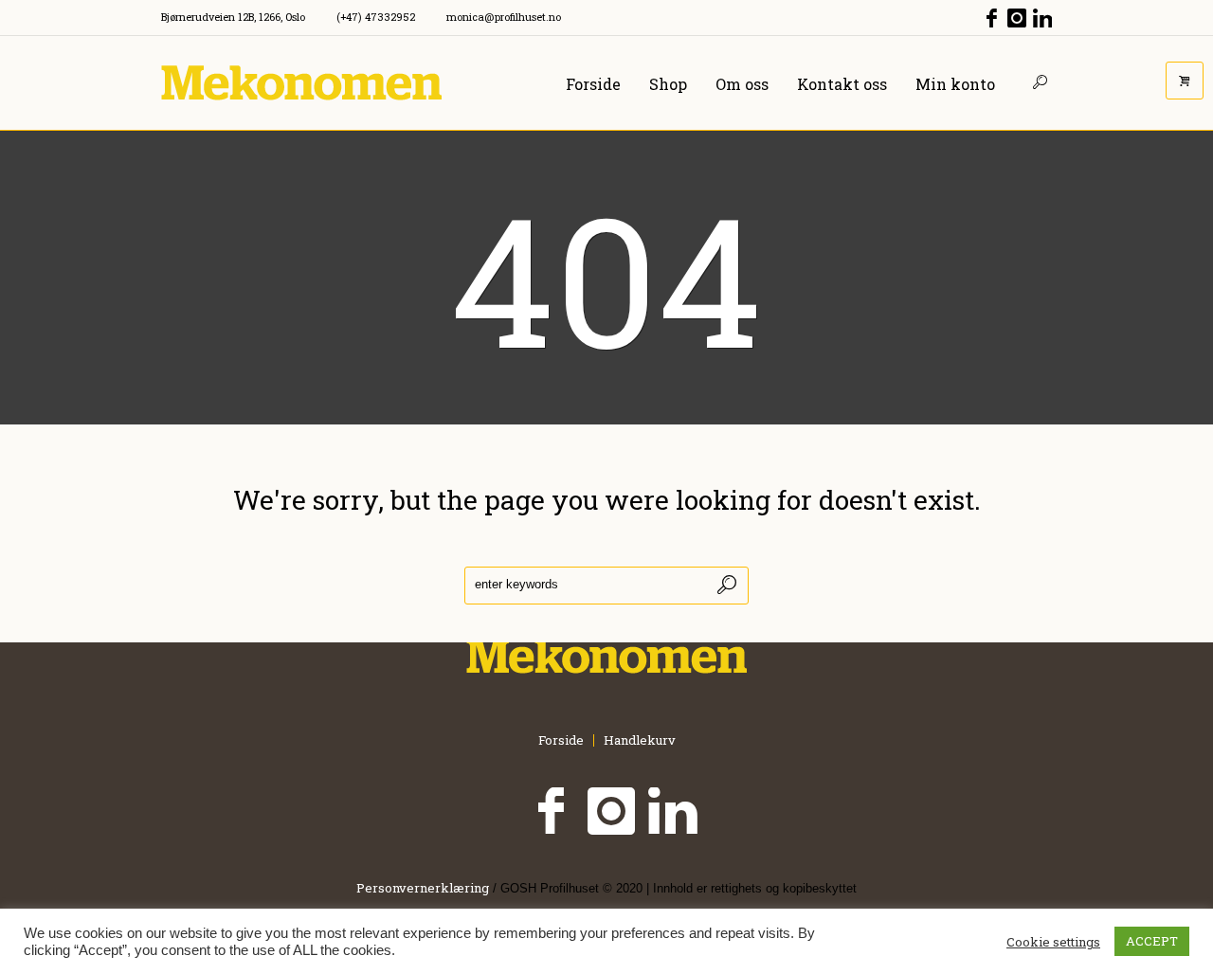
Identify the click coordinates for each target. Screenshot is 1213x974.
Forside (561, 740)
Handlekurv (640, 740)
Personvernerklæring (422, 887)
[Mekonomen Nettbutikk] (606, 656)
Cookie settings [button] (1053, 941)
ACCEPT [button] (1152, 940)
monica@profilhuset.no (503, 16)
